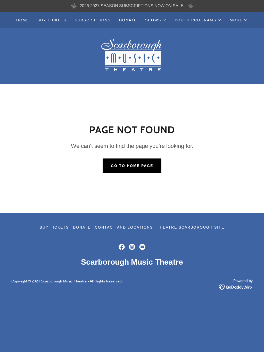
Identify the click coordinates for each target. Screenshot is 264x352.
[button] (155, 20)
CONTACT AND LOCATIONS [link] (124, 227)
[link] (132, 56)
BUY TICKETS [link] (52, 20)
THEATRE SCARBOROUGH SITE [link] (190, 227)
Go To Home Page (132, 166)
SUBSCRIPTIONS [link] (93, 20)
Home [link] (22, 20)
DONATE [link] (128, 20)
